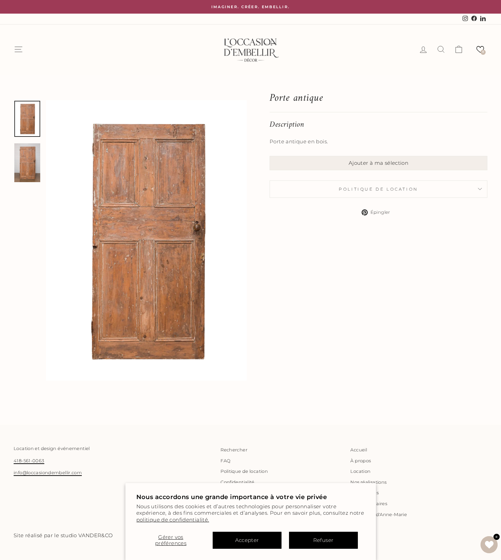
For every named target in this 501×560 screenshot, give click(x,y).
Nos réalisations (368, 482)
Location (360, 471)
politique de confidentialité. (172, 519)
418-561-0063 (29, 460)
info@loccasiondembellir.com (48, 472)
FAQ (225, 460)
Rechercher (234, 449)
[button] (480, 49)
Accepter (247, 540)
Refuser (323, 540)
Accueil (358, 449)
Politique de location (378, 189)
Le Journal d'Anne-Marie (378, 514)
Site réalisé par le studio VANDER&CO (63, 535)
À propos (360, 460)
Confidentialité (238, 482)
